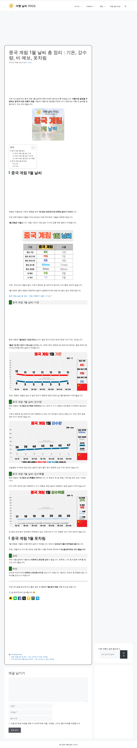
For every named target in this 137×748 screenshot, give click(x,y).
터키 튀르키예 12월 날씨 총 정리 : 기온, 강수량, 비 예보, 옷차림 (32, 659)
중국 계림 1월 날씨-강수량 (24, 156)
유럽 (101, 6)
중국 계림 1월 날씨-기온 (23, 153)
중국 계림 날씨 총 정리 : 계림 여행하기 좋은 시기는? (30, 296)
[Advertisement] (68, 27)
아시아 (77, 6)
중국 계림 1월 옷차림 (19, 161)
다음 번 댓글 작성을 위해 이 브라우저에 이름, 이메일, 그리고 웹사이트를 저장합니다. (45, 723)
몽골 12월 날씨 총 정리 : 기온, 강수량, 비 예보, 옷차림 (29, 657)
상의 (16, 164)
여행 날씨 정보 (115, 6)
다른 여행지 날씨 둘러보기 (109, 649)
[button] (125, 6)
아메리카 (89, 6)
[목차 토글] (32, 147)
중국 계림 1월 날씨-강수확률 (25, 158)
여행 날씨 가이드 (26, 6)
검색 (124, 654)
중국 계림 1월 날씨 (18, 151)
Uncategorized (16, 654)
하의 (17, 166)
